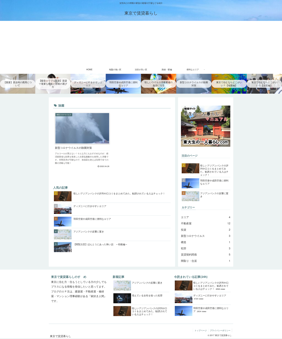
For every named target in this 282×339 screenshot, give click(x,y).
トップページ (200, 330)
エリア (205, 217)
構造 (205, 242)
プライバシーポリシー (220, 330)
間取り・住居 (205, 261)
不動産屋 (205, 223)
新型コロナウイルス (205, 236)
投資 (205, 229)
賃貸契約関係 (205, 254)
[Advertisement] (141, 43)
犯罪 (205, 248)
